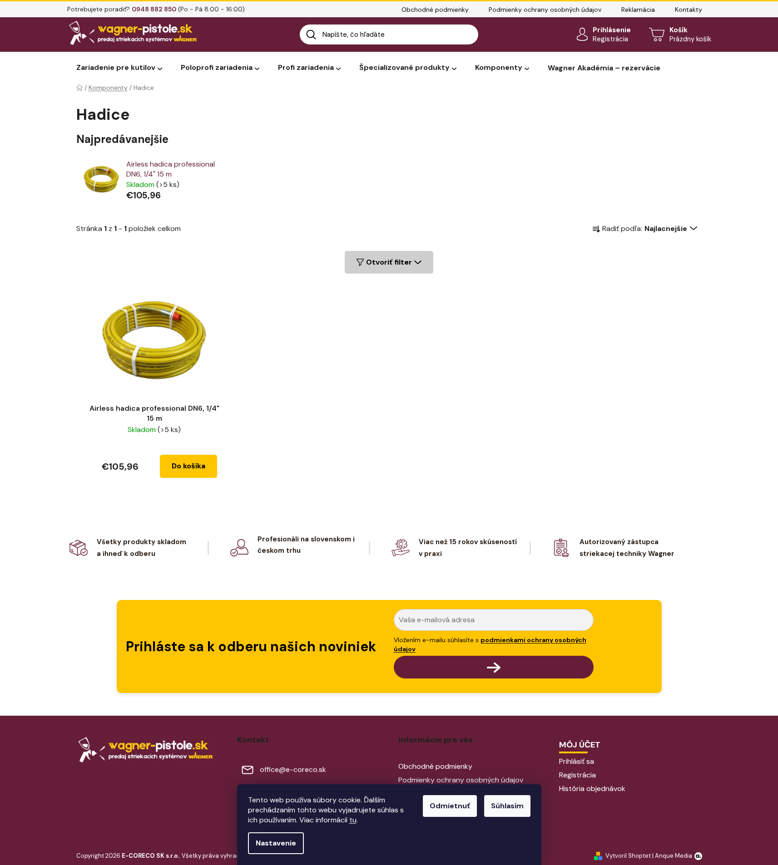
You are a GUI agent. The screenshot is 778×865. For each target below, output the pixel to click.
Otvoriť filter (389, 262)
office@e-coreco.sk (293, 769)
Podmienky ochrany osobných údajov (545, 9)
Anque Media (673, 856)
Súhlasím (507, 806)
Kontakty (688, 9)
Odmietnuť (450, 806)
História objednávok (592, 788)
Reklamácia (638, 9)
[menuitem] (119, 68)
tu (353, 820)
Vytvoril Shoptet (628, 856)
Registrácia (610, 39)
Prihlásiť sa (576, 761)
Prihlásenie (612, 29)
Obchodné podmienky (435, 9)
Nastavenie (276, 843)
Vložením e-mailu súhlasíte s (490, 644)
